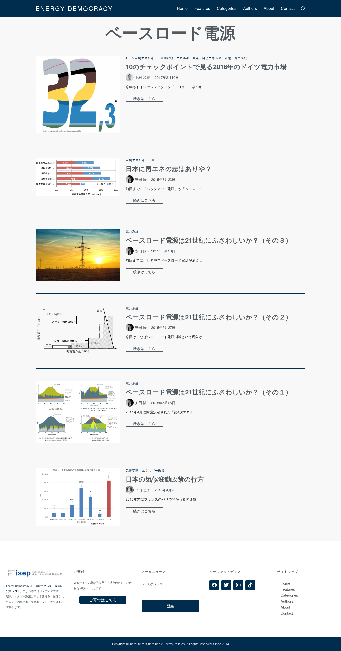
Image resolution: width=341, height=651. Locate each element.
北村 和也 (142, 77)
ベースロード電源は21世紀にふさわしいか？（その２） (209, 317)
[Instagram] (238, 585)
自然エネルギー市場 (216, 58)
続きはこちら (144, 98)
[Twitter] (226, 585)
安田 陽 (141, 179)
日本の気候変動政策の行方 (165, 479)
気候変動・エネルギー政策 (179, 58)
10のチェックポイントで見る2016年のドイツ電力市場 (206, 66)
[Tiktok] (250, 585)
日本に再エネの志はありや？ (169, 168)
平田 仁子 (142, 489)
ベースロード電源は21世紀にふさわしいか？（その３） (209, 240)
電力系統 (240, 58)
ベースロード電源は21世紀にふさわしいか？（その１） (209, 392)
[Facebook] (214, 585)
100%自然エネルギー (141, 58)
